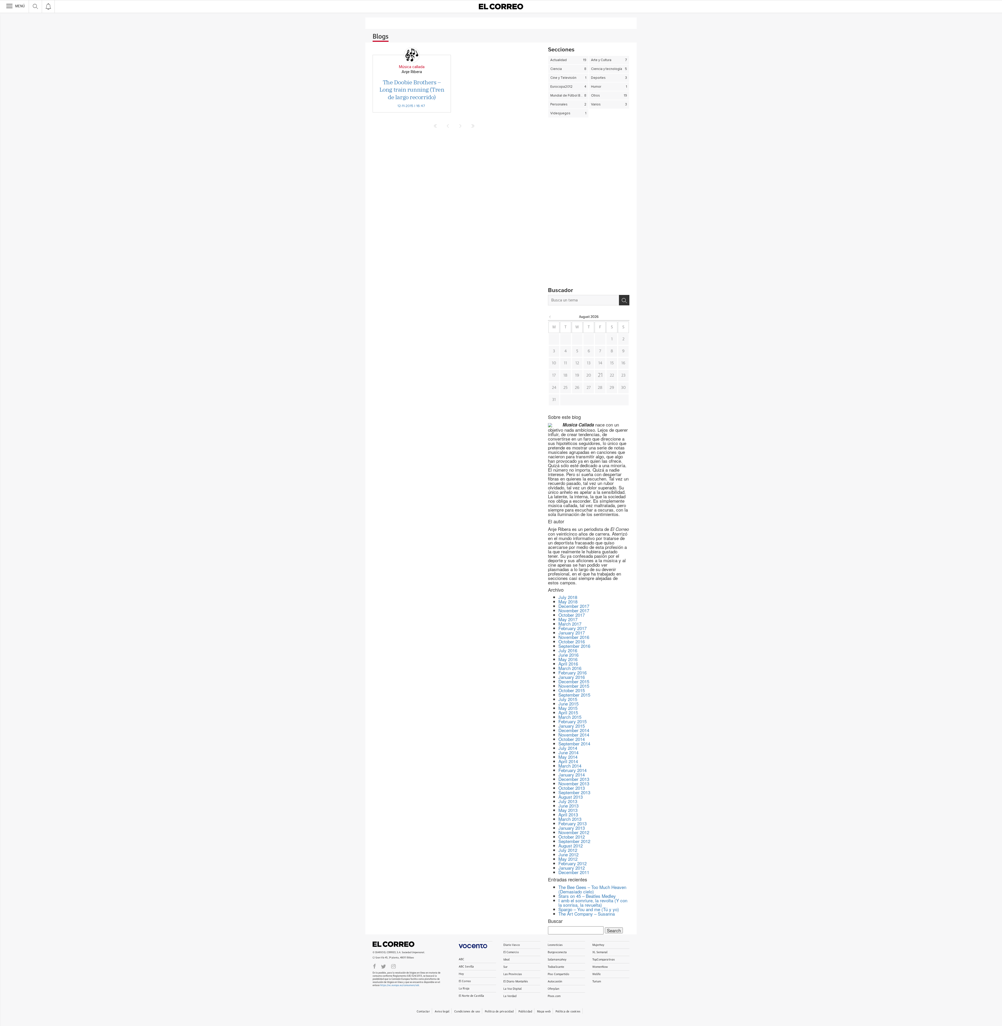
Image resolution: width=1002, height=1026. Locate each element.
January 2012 (571, 867)
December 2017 (573, 606)
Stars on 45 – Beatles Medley (587, 896)
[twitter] (383, 966)
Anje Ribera (412, 72)
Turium (596, 981)
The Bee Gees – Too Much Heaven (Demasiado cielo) (592, 889)
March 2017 (569, 623)
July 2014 (567, 748)
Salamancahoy (557, 959)
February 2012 (572, 863)
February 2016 (572, 672)
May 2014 (567, 757)
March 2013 (569, 819)
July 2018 (567, 597)
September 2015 (574, 694)
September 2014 (574, 743)
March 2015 (569, 717)
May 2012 (567, 859)
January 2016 (571, 677)
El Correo (393, 944)
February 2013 (572, 823)
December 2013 (573, 779)
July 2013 (567, 801)
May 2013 (567, 810)
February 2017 (572, 628)
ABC (461, 959)
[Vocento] (475, 944)
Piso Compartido (558, 974)
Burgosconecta (557, 952)
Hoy (461, 973)
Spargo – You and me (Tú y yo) (588, 909)
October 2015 (571, 690)
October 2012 (571, 836)
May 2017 (567, 619)
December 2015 (573, 681)
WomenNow (600, 966)
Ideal (506, 959)
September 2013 (574, 792)
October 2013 (571, 788)
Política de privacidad (499, 1011)
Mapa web (544, 1011)
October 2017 (571, 615)
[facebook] (374, 966)
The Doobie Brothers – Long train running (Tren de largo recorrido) (411, 89)
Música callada (412, 67)
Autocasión (555, 981)
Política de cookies (568, 1011)
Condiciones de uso (467, 1011)
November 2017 (573, 610)
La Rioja (464, 988)
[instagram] (393, 966)
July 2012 (567, 850)
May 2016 (567, 659)
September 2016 (574, 646)
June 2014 (568, 752)
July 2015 (567, 699)
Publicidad (525, 1011)
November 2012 (573, 832)
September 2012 (574, 841)
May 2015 (567, 708)
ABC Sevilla (466, 966)
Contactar (423, 1011)
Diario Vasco (511, 945)
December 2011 (573, 872)
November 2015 (573, 686)
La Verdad (510, 996)
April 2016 (568, 663)
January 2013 (571, 828)
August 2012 (570, 845)
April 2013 (568, 814)
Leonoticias (555, 945)
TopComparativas (603, 959)
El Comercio (511, 952)
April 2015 (568, 712)
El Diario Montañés (515, 981)
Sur (505, 966)
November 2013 (573, 783)
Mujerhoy (598, 945)
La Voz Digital (512, 988)
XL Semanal (600, 952)
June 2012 (568, 854)
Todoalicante (556, 966)
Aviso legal (442, 1011)
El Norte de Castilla (471, 995)
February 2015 (572, 721)
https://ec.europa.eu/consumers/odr (399, 985)
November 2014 (573, 734)
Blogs (381, 37)
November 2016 (573, 637)
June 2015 (568, 703)
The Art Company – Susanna (586, 913)
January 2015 (571, 725)
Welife (596, 974)
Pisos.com (554, 996)
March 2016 (569, 668)
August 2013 (570, 796)
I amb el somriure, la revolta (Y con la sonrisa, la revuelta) (592, 902)
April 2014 (568, 761)
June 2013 (568, 805)
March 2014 (569, 765)
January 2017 (571, 632)
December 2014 (573, 730)
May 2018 (567, 601)
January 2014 (571, 774)
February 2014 (572, 770)
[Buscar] (624, 300)
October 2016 (571, 641)
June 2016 (568, 654)
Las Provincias (512, 974)
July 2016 (567, 650)
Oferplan (553, 988)
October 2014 (571, 739)
